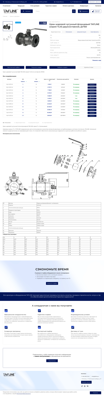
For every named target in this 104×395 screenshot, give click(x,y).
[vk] (87, 386)
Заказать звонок (94, 2)
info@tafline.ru (59, 2)
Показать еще (96, 60)
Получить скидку (36, 67)
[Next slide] (44, 36)
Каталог (28, 11)
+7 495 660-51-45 (77, 2)
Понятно (95, 392)
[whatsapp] (85, 386)
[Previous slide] (17, 36)
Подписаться (52, 360)
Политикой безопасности (23, 393)
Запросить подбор (52, 283)
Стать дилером (34, 6)
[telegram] (82, 386)
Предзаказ (92, 84)
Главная (5, 16)
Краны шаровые (14, 16)
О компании (7, 6)
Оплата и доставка (68, 6)
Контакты (98, 6)
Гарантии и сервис (51, 6)
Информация (84, 6)
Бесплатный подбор (13, 67)
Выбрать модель (62, 67)
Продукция (21, 6)
